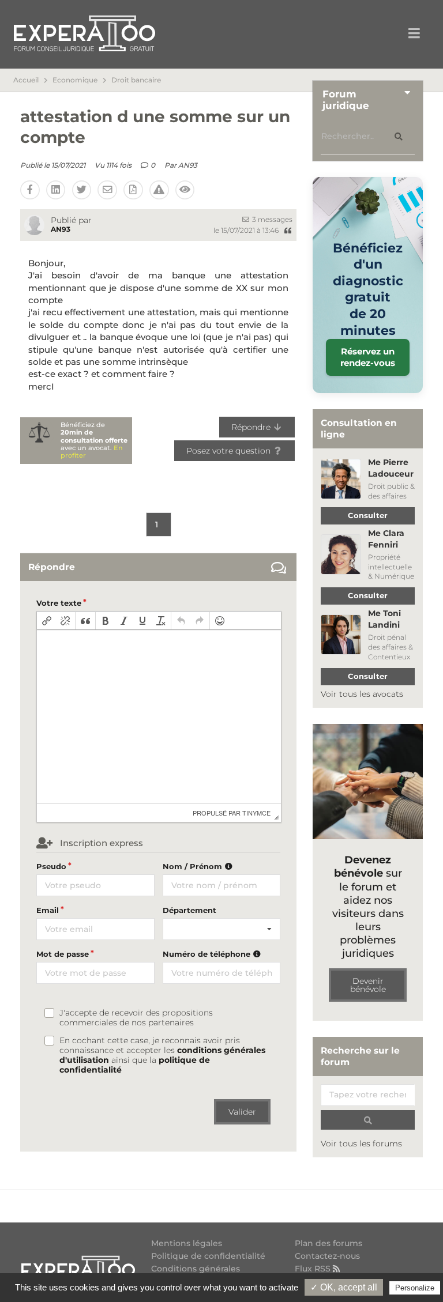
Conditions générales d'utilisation (195, 1272)
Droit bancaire (136, 80)
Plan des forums (328, 1243)
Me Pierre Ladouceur (391, 468)
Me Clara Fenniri (386, 539)
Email (47, 910)
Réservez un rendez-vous (367, 357)
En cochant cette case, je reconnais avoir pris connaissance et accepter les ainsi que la (162, 1055)
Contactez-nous (327, 1256)
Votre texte (58, 602)
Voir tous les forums (361, 1143)
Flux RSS (314, 1268)
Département (189, 910)
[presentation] (47, 621)
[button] (46, 620)
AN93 (187, 165)
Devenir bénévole (368, 985)
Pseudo (51, 866)
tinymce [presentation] (256, 812)
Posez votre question (229, 451)
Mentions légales (186, 1243)
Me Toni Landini (384, 619)
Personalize (414, 1288)
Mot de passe (62, 953)
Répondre (252, 427)
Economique (74, 80)
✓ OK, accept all (343, 1287)
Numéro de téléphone (208, 953)
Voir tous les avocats (362, 694)
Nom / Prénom (193, 866)
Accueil (26, 80)
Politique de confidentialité (208, 1256)
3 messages (271, 219)
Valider (242, 1112)
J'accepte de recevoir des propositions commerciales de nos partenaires (136, 1018)
